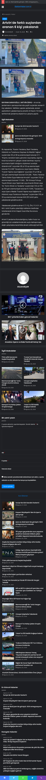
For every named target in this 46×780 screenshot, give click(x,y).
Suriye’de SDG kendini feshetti (27, 126)
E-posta (5, 461)
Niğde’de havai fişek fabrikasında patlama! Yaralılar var (29, 664)
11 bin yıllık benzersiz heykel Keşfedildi (9, 358)
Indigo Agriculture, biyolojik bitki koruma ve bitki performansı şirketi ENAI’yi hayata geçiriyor (29, 552)
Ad (3, 452)
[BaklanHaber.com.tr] (23, 6)
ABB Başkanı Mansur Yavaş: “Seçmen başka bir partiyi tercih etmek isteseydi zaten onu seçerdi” (29, 655)
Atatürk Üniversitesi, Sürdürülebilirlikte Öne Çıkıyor (22, 673)
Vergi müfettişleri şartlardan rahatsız (17, 574)
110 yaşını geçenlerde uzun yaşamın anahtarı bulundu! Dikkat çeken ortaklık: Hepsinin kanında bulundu (29, 534)
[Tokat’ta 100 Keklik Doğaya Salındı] (34, 397)
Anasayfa (7, 14)
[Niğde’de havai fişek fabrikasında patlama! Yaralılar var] (8, 666)
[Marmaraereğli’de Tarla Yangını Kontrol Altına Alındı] (12, 373)
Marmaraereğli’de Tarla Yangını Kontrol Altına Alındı (11, 383)
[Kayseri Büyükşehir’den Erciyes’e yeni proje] (8, 515)
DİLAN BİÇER (9, 32)
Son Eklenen (23, 496)
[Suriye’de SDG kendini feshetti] (7, 129)
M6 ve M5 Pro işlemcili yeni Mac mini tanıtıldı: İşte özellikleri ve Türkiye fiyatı (29, 590)
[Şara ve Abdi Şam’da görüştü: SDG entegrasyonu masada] (7, 138)
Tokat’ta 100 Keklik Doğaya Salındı (31, 406)
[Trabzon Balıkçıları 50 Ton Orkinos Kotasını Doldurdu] (8, 646)
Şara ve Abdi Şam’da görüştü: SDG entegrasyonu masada (24, 2)
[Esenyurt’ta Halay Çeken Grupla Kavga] (12, 397)
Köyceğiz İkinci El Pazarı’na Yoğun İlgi (16, 599)
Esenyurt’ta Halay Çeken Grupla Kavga (11, 406)
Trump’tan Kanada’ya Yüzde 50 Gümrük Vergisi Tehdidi (33, 359)
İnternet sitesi (6, 469)
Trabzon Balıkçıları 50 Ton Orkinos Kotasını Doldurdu (29, 644)
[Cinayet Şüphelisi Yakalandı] (34, 373)
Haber (13, 14)
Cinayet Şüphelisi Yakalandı (30, 382)
